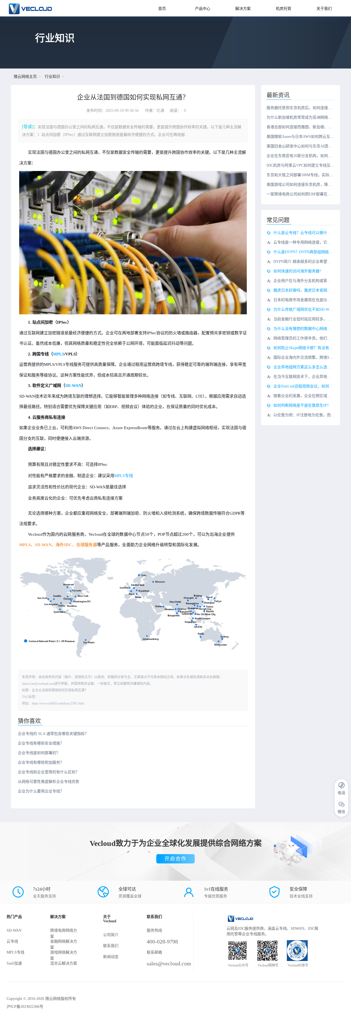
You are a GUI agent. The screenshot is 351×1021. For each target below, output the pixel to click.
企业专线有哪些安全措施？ (41, 743)
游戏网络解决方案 (63, 955)
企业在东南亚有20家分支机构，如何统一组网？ (307, 156)
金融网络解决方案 (63, 944)
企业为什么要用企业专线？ (41, 791)
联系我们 (110, 946)
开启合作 (175, 859)
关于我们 (324, 9)
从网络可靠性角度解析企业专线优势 (48, 782)
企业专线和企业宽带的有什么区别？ (48, 772)
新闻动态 (110, 957)
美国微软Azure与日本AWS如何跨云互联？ (302, 137)
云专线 (12, 941)
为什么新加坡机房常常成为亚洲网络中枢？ (303, 117)
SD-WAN (73, 385)
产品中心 (202, 9)
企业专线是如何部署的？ (39, 753)
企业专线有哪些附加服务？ (41, 762)
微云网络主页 (25, 77)
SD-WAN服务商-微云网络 (40, 8)
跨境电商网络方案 (63, 933)
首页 (162, 9)
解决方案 (243, 9)
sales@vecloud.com (169, 963)
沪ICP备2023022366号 (25, 1007)
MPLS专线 (123, 476)
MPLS (58, 354)
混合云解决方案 (63, 963)
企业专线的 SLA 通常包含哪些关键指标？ (53, 734)
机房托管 (283, 9)
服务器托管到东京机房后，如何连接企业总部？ (307, 108)
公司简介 (110, 935)
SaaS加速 (14, 963)
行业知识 (52, 77)
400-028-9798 (162, 942)
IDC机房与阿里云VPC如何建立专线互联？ (302, 165)
